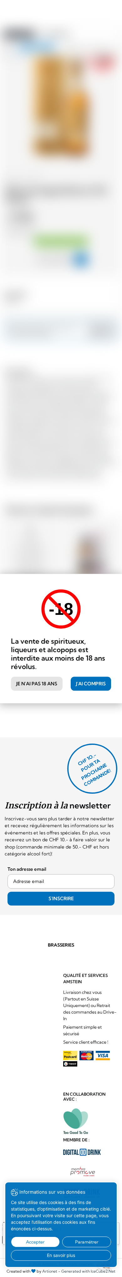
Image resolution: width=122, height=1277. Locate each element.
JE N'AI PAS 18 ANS (36, 684)
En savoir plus (61, 1255)
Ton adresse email (27, 869)
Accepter (35, 1242)
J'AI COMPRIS (91, 684)
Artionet (49, 1271)
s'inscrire (61, 898)
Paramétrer (86, 1242)
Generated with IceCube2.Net (88, 1271)
